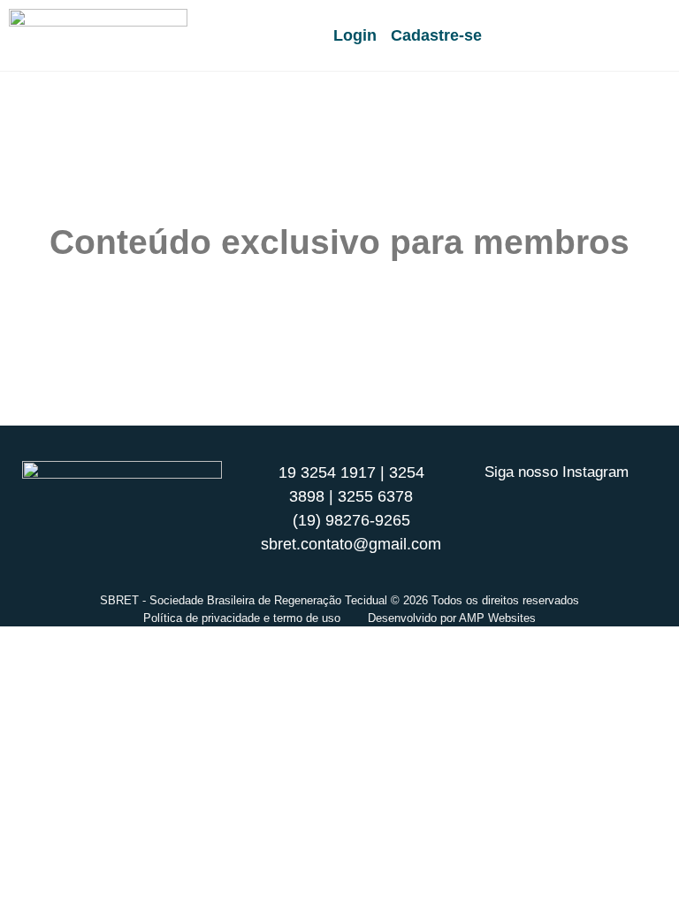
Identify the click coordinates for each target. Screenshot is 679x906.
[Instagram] (557, 505)
